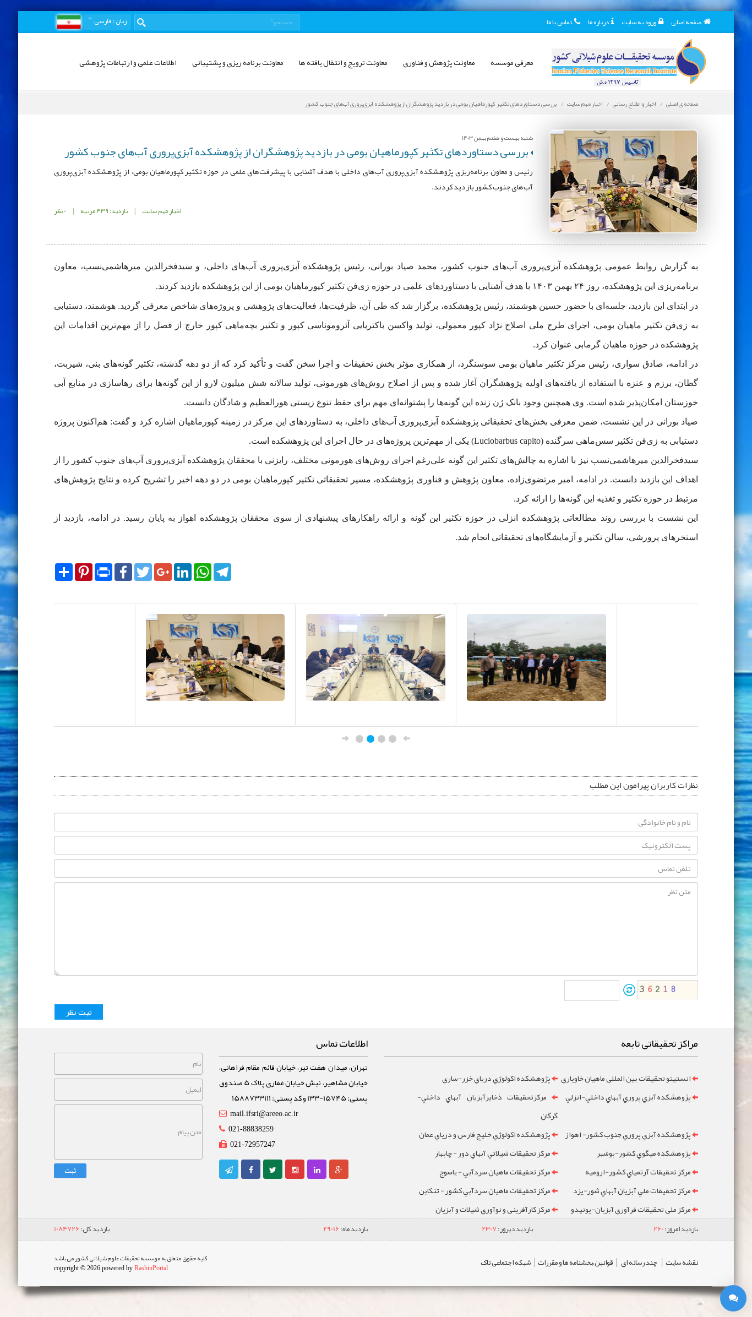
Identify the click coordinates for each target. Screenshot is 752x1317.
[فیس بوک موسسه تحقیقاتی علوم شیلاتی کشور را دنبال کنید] (251, 1170)
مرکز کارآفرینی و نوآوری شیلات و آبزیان (493, 1209)
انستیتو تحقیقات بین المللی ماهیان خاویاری (626, 1078)
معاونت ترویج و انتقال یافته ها (343, 62)
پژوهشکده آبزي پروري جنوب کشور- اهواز (628, 1134)
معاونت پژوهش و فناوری (439, 62)
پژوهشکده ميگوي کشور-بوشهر (644, 1153)
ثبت (70, 1170)
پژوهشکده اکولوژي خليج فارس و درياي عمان (485, 1134)
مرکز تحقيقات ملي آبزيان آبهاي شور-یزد (632, 1190)
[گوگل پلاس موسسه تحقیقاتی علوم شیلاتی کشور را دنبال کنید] (338, 1170)
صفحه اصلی (686, 22)
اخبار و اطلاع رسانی (634, 103)
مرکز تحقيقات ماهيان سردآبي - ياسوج (495, 1171)
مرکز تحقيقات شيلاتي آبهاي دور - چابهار (493, 1153)
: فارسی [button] (110, 21)
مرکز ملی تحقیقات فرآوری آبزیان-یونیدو (631, 1209)
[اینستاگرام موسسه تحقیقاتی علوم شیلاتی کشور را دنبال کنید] (295, 1170)
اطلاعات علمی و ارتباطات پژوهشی (128, 62)
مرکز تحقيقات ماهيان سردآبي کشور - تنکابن (485, 1190)
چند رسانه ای (639, 1262)
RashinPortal (151, 1268)
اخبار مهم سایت (584, 103)
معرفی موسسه (512, 62)
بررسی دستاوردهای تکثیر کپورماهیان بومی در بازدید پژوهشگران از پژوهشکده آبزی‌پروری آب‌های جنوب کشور (431, 103)
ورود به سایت (639, 22)
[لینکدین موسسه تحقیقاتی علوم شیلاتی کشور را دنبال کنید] (317, 1170)
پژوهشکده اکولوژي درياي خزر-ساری (496, 1078)
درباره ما (598, 22)
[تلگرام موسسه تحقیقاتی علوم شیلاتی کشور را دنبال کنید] (229, 1170)
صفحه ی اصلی (682, 103)
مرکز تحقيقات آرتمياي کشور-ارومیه (638, 1171)
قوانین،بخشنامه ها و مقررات (575, 1262)
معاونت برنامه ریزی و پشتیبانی (238, 62)
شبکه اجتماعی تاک (506, 1262)
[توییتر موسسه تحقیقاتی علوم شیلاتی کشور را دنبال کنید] (272, 1170)
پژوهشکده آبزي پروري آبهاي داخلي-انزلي (628, 1096)
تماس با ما (559, 22)
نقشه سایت (682, 1262)
